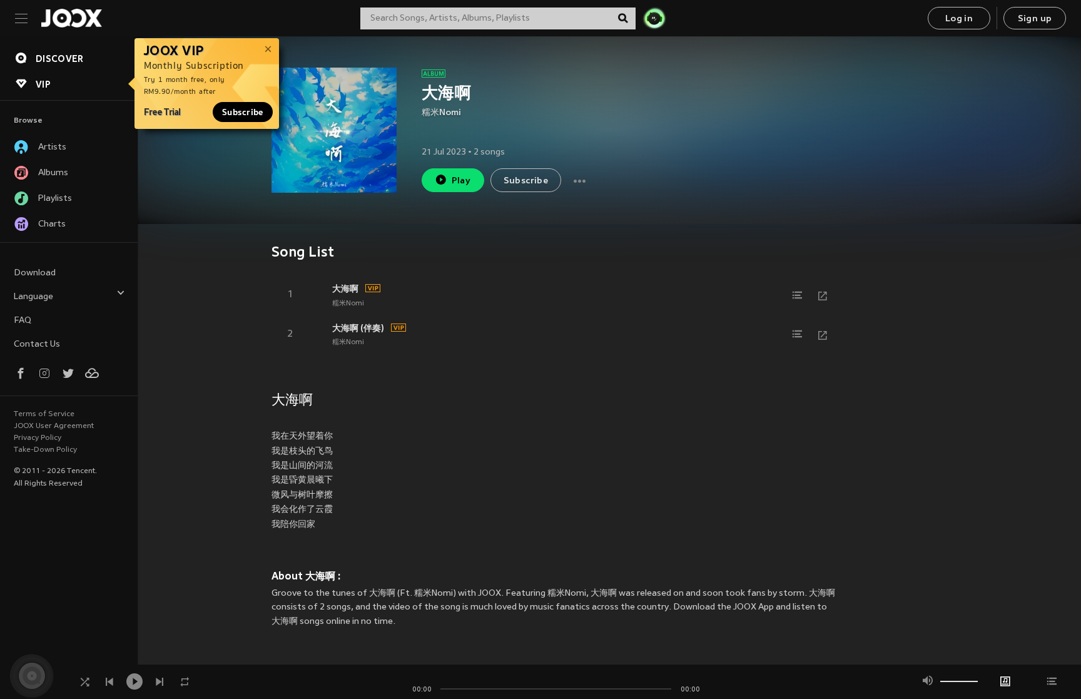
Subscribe (242, 112)
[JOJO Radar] (654, 18)
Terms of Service (44, 414)
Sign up (1035, 19)
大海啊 (345, 288)
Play (461, 181)
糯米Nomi (441, 113)
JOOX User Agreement (54, 426)
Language (33, 297)
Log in (959, 19)
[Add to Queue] (797, 295)
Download (35, 273)
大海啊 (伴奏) (358, 328)
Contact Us (37, 344)
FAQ (22, 320)
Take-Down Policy (45, 450)
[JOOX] (71, 18)
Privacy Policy (37, 438)
